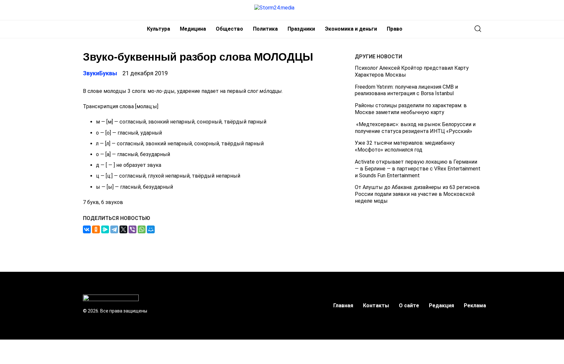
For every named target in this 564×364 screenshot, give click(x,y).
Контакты (376, 305)
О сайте (409, 305)
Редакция (441, 305)
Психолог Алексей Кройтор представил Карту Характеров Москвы (412, 71)
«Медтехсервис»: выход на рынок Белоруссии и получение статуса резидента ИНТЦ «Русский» (415, 127)
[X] (123, 229)
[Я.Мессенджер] (105, 229)
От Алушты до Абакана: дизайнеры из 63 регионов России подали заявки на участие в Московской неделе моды (417, 194)
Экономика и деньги (351, 29)
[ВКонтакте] (87, 229)
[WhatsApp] (142, 229)
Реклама (475, 305)
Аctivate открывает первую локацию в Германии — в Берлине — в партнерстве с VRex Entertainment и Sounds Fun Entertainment (417, 169)
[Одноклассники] (96, 229)
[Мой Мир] (151, 229)
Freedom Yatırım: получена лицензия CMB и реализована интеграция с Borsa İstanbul (406, 90)
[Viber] (132, 229)
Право (394, 29)
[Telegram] (114, 229)
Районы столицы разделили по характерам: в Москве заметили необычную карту (411, 108)
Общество (229, 29)
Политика (265, 29)
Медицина (193, 29)
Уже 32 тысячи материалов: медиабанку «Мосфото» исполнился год (405, 146)
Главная (343, 305)
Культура (158, 29)
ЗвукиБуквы (100, 73)
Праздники (301, 29)
